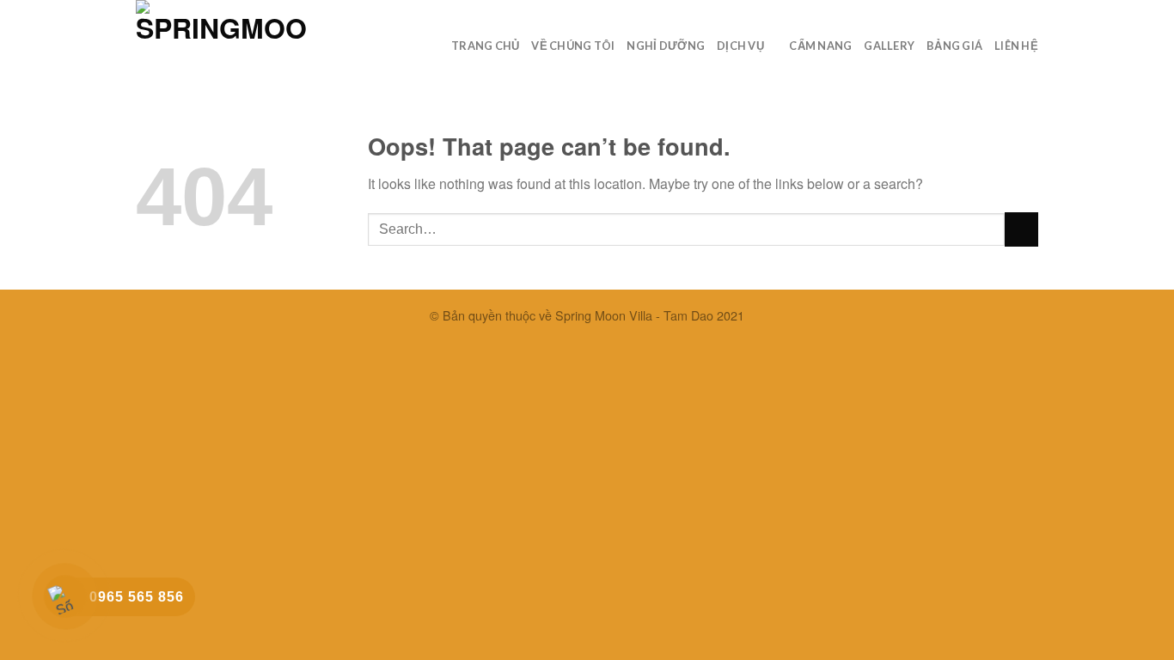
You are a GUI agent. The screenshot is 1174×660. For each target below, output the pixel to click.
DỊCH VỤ (740, 45)
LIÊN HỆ (1016, 45)
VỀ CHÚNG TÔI (573, 45)
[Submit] (1021, 229)
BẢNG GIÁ (954, 45)
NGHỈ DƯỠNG (666, 45)
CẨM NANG (820, 45)
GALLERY (889, 45)
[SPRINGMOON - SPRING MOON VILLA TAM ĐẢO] (222, 39)
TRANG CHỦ (485, 45)
